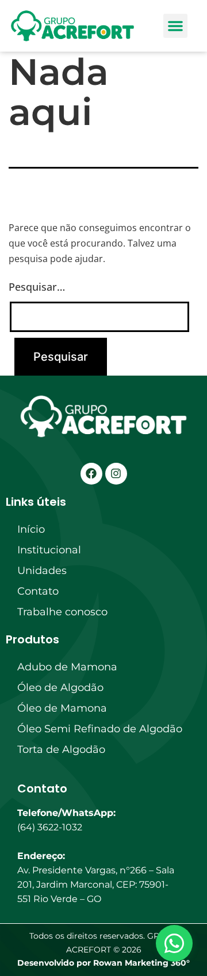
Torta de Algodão (61, 749)
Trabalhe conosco (62, 612)
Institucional (49, 550)
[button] (175, 26)
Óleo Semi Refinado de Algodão (99, 729)
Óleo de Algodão (60, 687)
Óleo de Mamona (62, 708)
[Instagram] (116, 474)
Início (31, 529)
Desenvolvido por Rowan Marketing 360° (103, 963)
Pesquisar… (37, 287)
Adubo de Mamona (67, 667)
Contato (38, 591)
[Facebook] (91, 474)
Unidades (42, 570)
